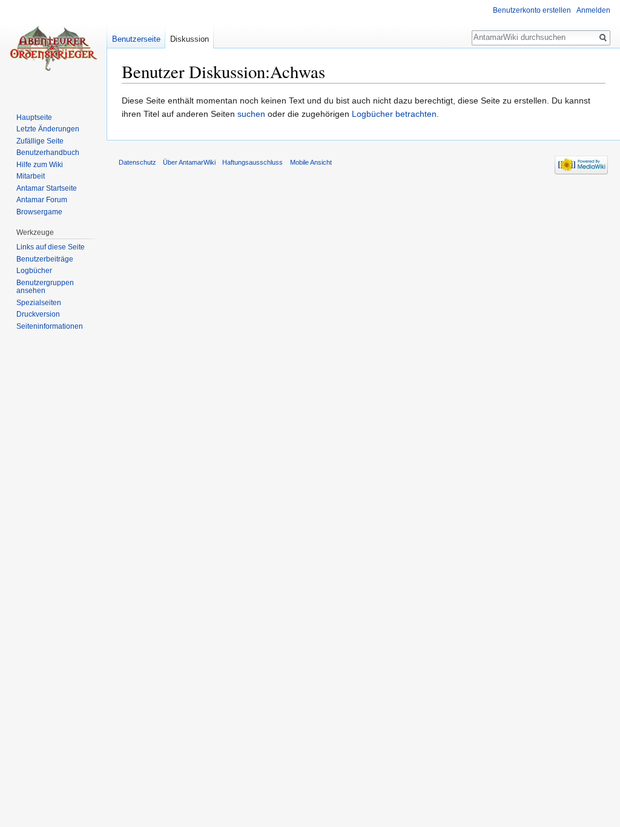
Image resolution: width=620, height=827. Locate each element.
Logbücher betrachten (394, 114)
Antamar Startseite (46, 188)
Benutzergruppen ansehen (45, 286)
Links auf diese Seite (50, 247)
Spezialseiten (38, 302)
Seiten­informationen (49, 326)
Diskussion (189, 39)
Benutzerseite (136, 39)
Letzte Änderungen (47, 129)
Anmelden (593, 10)
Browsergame (39, 212)
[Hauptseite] (53, 48)
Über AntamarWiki (189, 162)
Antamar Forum (41, 200)
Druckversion (38, 314)
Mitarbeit (30, 176)
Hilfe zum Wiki (39, 164)
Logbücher (34, 270)
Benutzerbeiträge (44, 259)
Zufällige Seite (40, 141)
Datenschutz (137, 162)
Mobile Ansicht (311, 162)
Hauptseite (34, 117)
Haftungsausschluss (252, 162)
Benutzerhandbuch (47, 152)
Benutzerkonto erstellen (532, 10)
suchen (251, 114)
